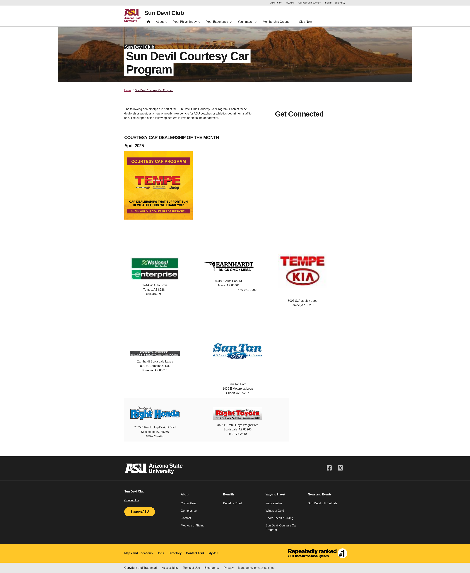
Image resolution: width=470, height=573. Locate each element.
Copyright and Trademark (141, 567)
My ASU (290, 3)
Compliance (189, 510)
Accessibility (170, 567)
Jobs (160, 553)
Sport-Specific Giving (279, 518)
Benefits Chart (232, 503)
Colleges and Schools (309, 3)
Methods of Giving (192, 525)
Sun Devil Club (164, 13)
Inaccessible (274, 503)
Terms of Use (191, 567)
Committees (188, 503)
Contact (186, 518)
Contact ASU (195, 553)
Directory (175, 553)
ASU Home (276, 3)
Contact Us (131, 500)
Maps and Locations (138, 553)
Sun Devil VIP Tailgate (322, 503)
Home (127, 90)
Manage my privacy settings (256, 567)
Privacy (229, 567)
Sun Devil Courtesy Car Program (154, 90)
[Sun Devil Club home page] (148, 22)
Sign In (328, 3)
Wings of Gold (275, 510)
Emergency (211, 567)
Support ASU (139, 511)
